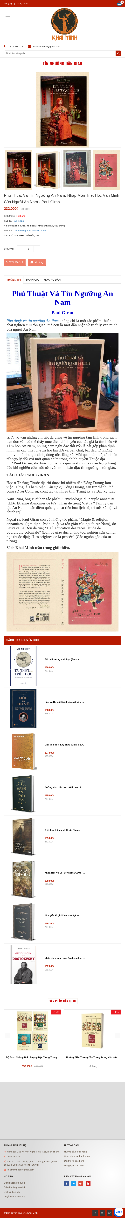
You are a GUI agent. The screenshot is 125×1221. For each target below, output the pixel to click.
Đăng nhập (22, 3)
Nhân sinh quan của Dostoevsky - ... (65, 958)
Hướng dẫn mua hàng (75, 1151)
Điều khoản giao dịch (15, 1187)
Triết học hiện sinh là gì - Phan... (63, 830)
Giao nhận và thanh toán (77, 1156)
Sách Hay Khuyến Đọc (22, 640)
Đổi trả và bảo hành (74, 1161)
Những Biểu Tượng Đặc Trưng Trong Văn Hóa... (32, 1057)
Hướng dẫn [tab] (52, 279)
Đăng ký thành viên (74, 1165)
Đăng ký (8, 3)
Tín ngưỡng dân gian (62, 63)
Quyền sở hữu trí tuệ (14, 1196)
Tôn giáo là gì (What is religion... (63, 915)
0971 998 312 (15, 262)
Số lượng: (9, 248)
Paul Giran (18, 220)
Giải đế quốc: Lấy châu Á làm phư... (64, 744)
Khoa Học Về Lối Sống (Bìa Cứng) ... (65, 872)
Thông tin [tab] (14, 279)
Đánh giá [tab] (32, 279)
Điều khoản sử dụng (14, 1182)
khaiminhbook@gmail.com (46, 46)
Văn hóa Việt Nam (36, 230)
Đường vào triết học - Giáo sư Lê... (64, 787)
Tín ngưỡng (20, 230)
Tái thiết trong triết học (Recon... (63, 659)
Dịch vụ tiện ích (12, 1192)
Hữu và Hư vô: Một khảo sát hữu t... (64, 702)
